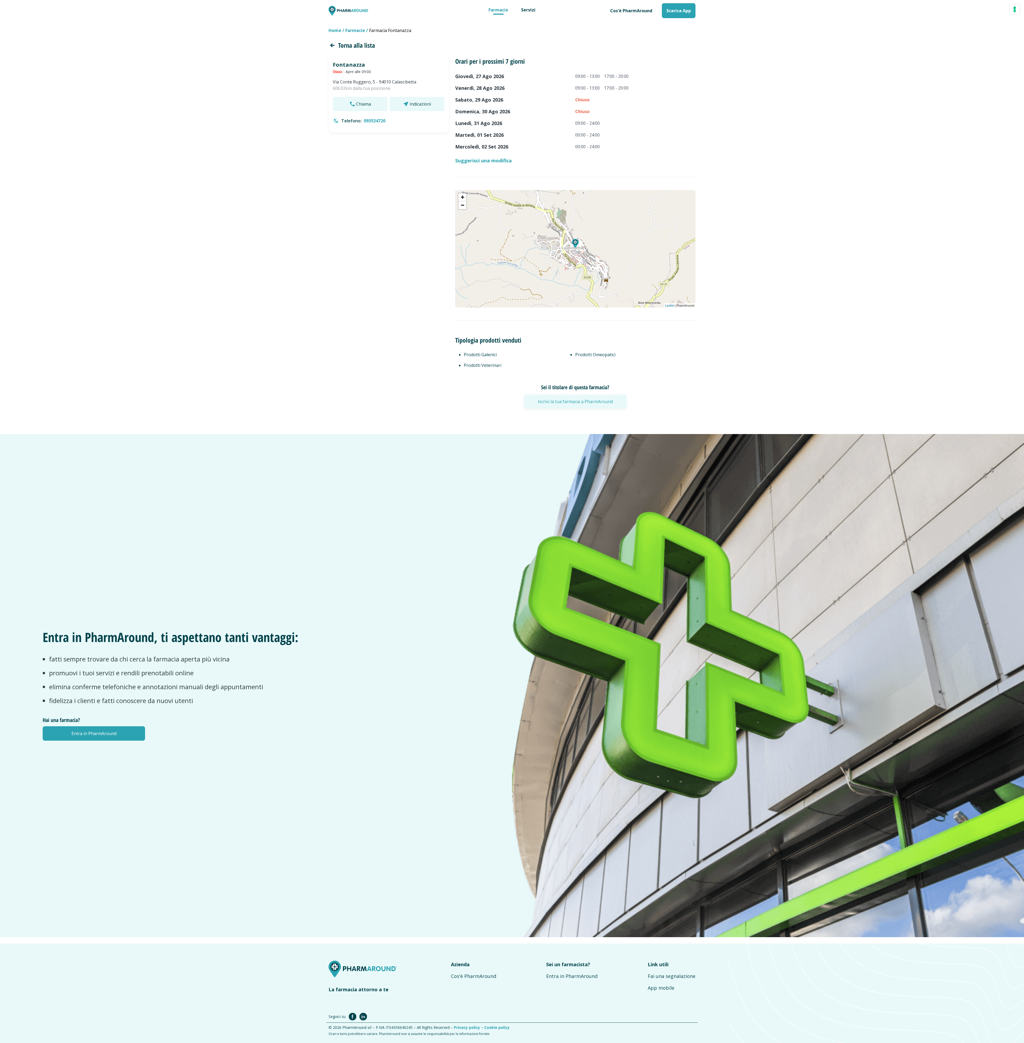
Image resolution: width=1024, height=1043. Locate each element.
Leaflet (669, 305)
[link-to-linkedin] (363, 1016)
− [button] (462, 205)
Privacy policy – (469, 1027)
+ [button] (462, 197)
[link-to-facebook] (353, 1016)
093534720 (374, 121)
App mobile (661, 988)
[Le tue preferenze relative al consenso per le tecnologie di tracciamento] (1015, 9)
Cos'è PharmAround (473, 976)
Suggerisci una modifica (483, 160)
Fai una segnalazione (671, 976)
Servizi (528, 10)
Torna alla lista (356, 45)
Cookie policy (497, 1027)
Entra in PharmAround (572, 976)
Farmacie (498, 10)
